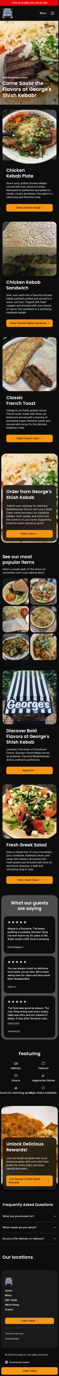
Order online (28, 1371)
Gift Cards (11, 1304)
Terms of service (14, 1337)
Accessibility (12, 1342)
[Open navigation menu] (52, 13)
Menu (43, 13)
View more (13, 1023)
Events (9, 1313)
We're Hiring (12, 1308)
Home (8, 1294)
